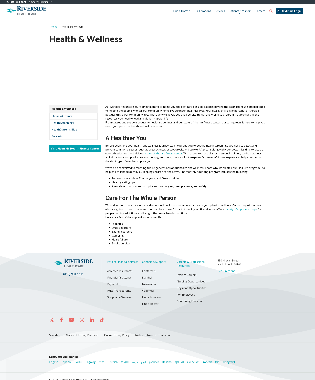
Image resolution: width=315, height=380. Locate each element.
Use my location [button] (40, 2)
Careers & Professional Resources (191, 264)
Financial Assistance (119, 277)
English (53, 362)
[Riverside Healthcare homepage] (26, 11)
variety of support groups (241, 209)
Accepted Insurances (120, 271)
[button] (306, 11)
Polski (78, 362)
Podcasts (57, 136)
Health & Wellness (64, 108)
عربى (135, 362)
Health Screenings (63, 123)
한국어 (125, 362)
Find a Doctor (181, 11)
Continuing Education (190, 301)
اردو (143, 362)
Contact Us (149, 271)
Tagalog (90, 362)
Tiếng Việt (228, 362)
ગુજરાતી (179, 362)
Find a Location (151, 297)
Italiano (167, 362)
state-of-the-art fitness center (163, 153)
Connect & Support (154, 262)
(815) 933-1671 (17, 1)
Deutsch (112, 362)
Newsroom (149, 284)
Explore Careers (187, 275)
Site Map (54, 335)
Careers (260, 11)
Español (147, 277)
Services (220, 11)
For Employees (186, 294)
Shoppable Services (119, 297)
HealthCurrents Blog (64, 129)
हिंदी (217, 362)
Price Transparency (119, 290)
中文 (101, 362)
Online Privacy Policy (116, 335)
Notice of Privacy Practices (82, 335)
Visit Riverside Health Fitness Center (75, 148)
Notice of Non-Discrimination (153, 335)
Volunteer (148, 290)
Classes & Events (62, 116)
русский (154, 362)
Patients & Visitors (240, 11)
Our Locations (202, 11)
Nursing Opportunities (191, 281)
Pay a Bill (112, 284)
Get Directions (226, 271)
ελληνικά (193, 362)
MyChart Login (292, 11)
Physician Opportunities (191, 288)
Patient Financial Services (122, 262)
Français (207, 362)
